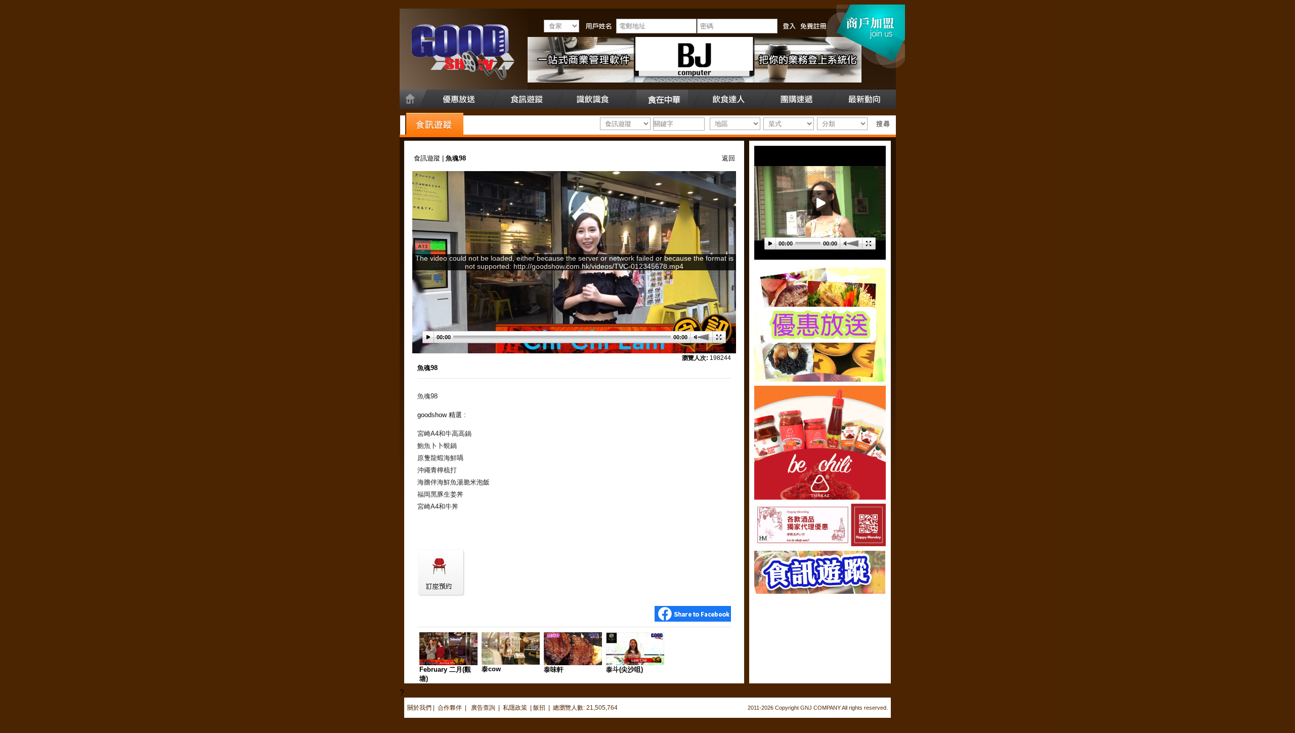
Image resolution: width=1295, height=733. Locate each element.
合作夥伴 (450, 707)
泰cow (491, 669)
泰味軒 (554, 669)
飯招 (539, 707)
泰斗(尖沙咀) (624, 669)
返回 (728, 158)
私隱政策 (515, 707)
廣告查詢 (484, 707)
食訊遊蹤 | (430, 158)
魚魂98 (427, 368)
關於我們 (419, 707)
